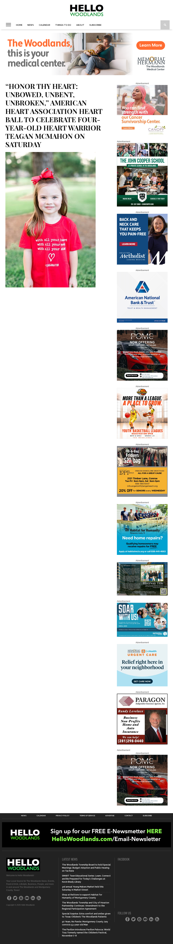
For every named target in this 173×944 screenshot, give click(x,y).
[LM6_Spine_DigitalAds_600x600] (142, 264)
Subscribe (95, 25)
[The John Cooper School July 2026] (142, 206)
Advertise (109, 816)
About (80, 25)
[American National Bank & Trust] (142, 322)
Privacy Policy (62, 816)
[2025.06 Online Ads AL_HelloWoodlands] (142, 496)
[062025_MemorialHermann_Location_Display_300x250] (142, 686)
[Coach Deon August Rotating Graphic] (142, 438)
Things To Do (63, 25)
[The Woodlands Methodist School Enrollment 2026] (142, 636)
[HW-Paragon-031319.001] (142, 744)
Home (19, 25)
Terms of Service (87, 816)
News (30, 25)
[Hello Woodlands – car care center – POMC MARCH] (142, 380)
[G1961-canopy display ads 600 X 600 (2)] (142, 135)
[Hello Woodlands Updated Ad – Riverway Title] (142, 595)
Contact (129, 816)
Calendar (44, 25)
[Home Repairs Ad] (142, 554)
